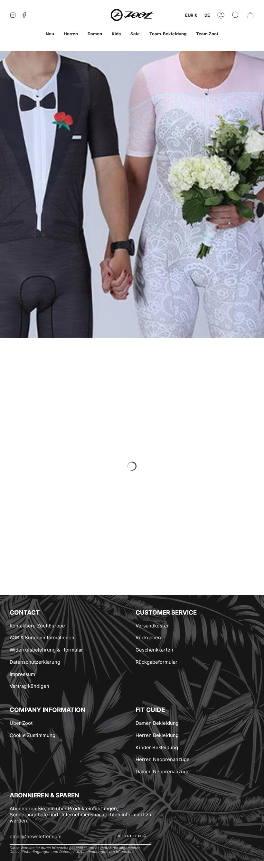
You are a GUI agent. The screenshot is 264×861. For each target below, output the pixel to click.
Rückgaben (148, 638)
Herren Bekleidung (157, 735)
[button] (235, 15)
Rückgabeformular (156, 662)
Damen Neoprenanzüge (163, 771)
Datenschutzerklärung (35, 662)
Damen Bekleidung (157, 723)
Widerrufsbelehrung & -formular (46, 650)
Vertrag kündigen (29, 686)
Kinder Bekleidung (157, 747)
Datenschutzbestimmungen (83, 851)
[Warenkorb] (250, 15)
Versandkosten (153, 626)
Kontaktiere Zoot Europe (37, 626)
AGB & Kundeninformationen (42, 638)
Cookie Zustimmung (32, 735)
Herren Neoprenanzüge (163, 759)
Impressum (22, 674)
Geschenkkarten (154, 650)
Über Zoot (21, 723)
